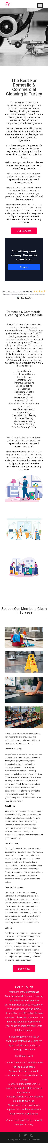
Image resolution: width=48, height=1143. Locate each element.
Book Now (24, 968)
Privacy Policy (14, 1139)
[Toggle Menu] (40, 5)
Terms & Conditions (31, 1139)
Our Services (24, 230)
